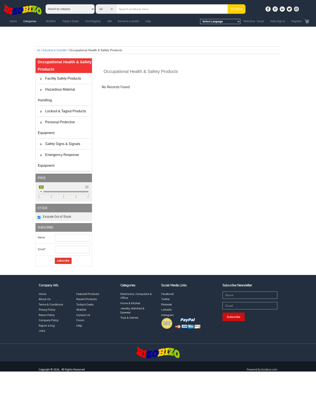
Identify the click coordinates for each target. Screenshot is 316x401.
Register (296, 21)
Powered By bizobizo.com (262, 369)
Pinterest (166, 304)
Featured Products (87, 294)
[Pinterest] (276, 7)
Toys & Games (129, 317)
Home (13, 21)
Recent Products (86, 299)
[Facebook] (268, 7)
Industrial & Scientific (55, 50)
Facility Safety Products (62, 78)
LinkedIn (166, 309)
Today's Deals (70, 21)
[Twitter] (290, 7)
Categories (29, 21)
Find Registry (93, 21)
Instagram (167, 315)
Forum (80, 320)
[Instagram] (297, 7)
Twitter (165, 299)
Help (148, 21)
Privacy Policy (47, 309)
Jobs (42, 330)
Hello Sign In (277, 21)
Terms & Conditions (51, 304)
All (38, 50)
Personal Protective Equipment (56, 127)
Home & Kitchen (130, 303)
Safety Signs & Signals (62, 144)
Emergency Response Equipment (58, 160)
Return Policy (47, 315)
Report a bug (47, 325)
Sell (109, 21)
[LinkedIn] (283, 7)
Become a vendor (128, 21)
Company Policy (48, 320)
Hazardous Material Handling (56, 95)
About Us (45, 299)
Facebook (167, 294)
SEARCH (236, 9)
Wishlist (51, 21)
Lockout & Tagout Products (65, 111)
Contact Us (83, 315)
